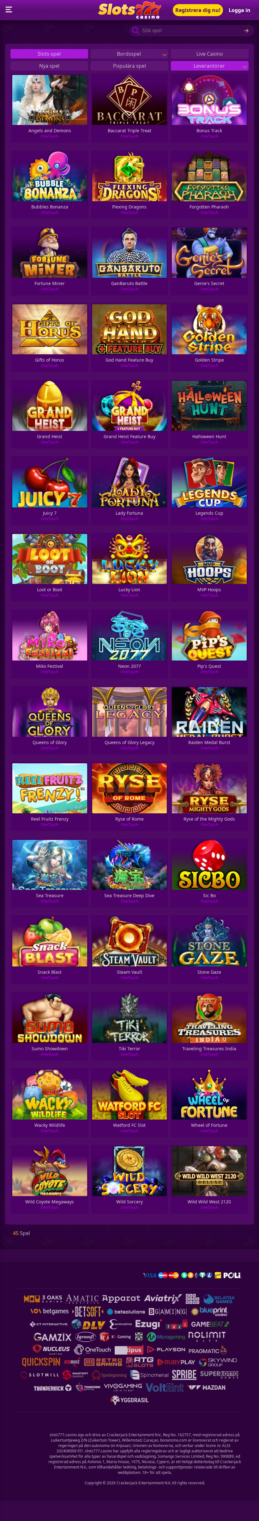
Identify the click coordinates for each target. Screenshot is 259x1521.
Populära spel (129, 65)
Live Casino (209, 53)
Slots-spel (49, 53)
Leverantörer (210, 65)
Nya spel (49, 65)
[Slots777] (129, 16)
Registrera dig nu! (197, 10)
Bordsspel (129, 53)
